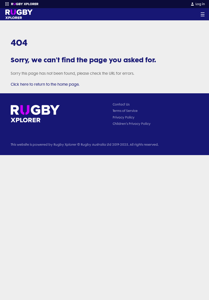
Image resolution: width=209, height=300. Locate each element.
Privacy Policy (124, 117)
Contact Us (121, 104)
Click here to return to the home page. (45, 84)
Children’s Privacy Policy (132, 124)
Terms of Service (125, 111)
